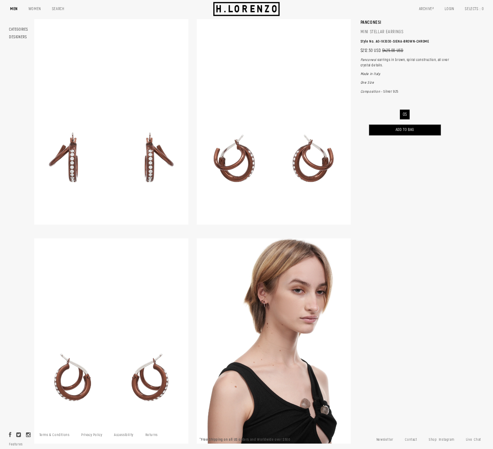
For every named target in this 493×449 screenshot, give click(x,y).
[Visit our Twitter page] (18, 435)
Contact (411, 439)
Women (35, 8)
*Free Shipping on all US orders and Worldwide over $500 (245, 439)
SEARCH (58, 8)
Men (14, 8)
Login (449, 8)
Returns (151, 435)
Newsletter (384, 439)
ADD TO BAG (405, 129)
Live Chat (473, 439)
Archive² (426, 8)
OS (405, 114)
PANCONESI (371, 22)
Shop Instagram (441, 439)
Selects (474, 8)
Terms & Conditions (54, 435)
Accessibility (124, 435)
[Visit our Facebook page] (10, 435)
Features (16, 444)
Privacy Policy (91, 435)
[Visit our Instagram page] (28, 435)
